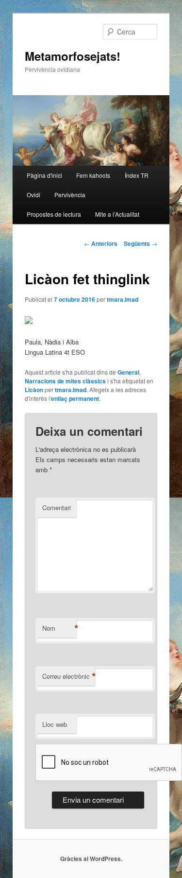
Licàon (34, 389)
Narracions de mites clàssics (65, 381)
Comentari (56, 507)
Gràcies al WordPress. (91, 858)
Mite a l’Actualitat (117, 214)
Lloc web (54, 724)
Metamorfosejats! (72, 56)
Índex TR (137, 175)
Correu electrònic (68, 676)
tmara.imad (122, 299)
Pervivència (69, 194)
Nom (59, 628)
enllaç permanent (75, 398)
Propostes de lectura (54, 214)
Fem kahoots (93, 175)
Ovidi (33, 194)
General (128, 372)
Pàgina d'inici (44, 175)
